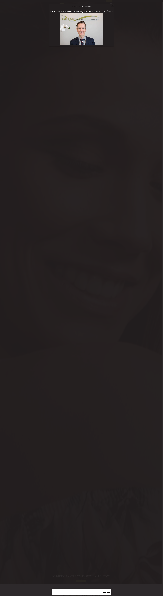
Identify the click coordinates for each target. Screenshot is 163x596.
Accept (106, 592)
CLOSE (112, 5)
